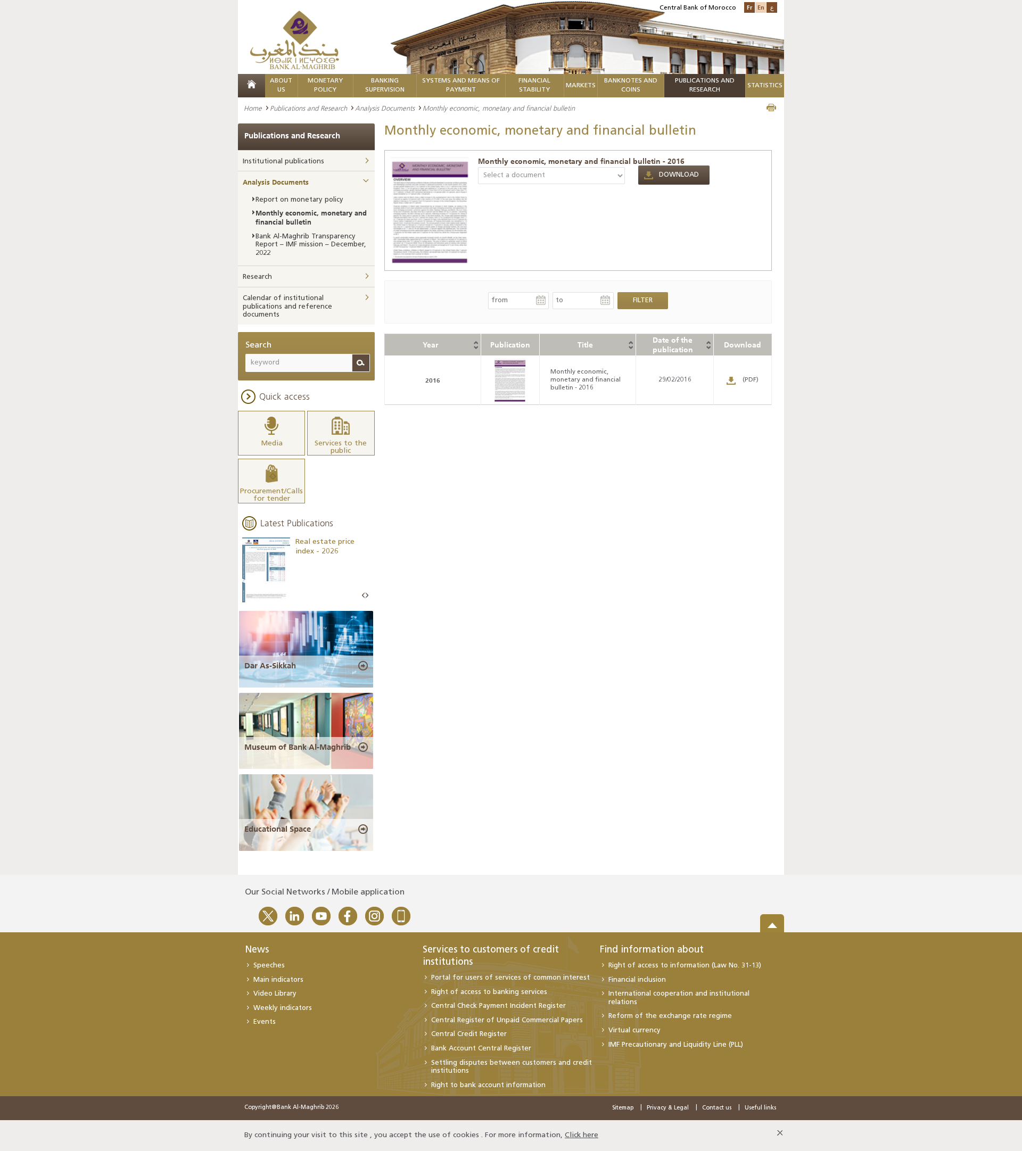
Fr (749, 7)
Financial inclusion (637, 979)
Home (253, 108)
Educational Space (277, 829)
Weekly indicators (282, 1008)
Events (264, 1021)
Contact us (716, 1108)
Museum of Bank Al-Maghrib (297, 747)
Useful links (760, 1108)
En (760, 7)
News (257, 950)
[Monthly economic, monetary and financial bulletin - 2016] (430, 209)
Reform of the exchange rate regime (670, 1016)
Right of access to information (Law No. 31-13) (684, 965)
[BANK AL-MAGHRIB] (294, 39)
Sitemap (622, 1108)
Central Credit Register (469, 1034)
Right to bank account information (488, 1085)
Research (257, 277)
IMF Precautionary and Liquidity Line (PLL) (675, 1044)
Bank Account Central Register (481, 1048)
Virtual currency (634, 1030)
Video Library (274, 993)
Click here (581, 1135)
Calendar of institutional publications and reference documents (287, 306)
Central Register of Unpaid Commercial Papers (507, 1020)
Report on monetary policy (299, 199)
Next (366, 595)
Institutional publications (283, 161)
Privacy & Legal (668, 1108)
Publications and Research (308, 108)
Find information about (652, 950)
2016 (432, 380)
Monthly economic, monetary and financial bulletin (311, 217)
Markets (581, 85)
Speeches (269, 965)
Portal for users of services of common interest (510, 977)
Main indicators (278, 979)
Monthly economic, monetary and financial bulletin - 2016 (581, 161)
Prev (363, 595)
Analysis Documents (385, 108)
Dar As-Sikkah (270, 665)
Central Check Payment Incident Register (498, 1006)
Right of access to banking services (489, 992)
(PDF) (751, 380)
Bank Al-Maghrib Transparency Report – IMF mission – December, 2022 (311, 244)
